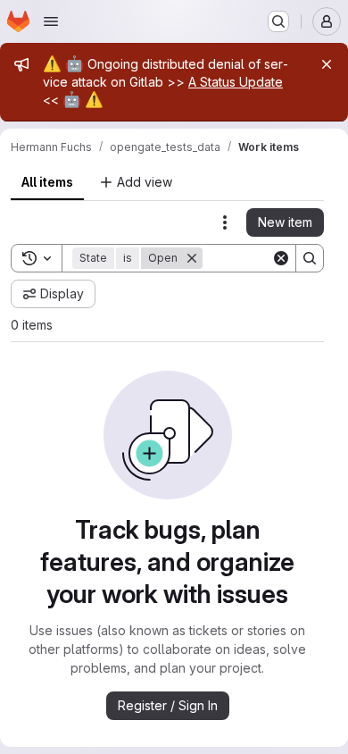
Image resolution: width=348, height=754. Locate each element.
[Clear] (281, 258)
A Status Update (235, 81)
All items (47, 181)
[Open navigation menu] (51, 21)
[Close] (326, 64)
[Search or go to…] (278, 21)
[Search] (309, 258)
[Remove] (192, 258)
